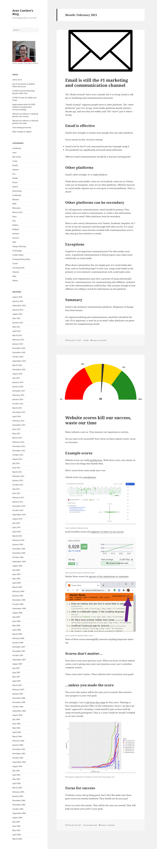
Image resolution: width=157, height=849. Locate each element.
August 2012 (17, 459)
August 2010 (17, 519)
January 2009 (17, 595)
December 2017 (18, 391)
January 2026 (17, 301)
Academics (16, 148)
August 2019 (17, 374)
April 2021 (16, 331)
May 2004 (16, 830)
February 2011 (18, 497)
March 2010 (17, 536)
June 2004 (16, 826)
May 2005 (16, 779)
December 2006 (18, 698)
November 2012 (18, 450)
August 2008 (17, 613)
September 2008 (19, 608)
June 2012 (16, 467)
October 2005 (17, 758)
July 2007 (16, 668)
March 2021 (17, 335)
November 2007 (18, 651)
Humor (15, 187)
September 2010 (19, 514)
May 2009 (16, 578)
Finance (15, 169)
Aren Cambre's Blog (22, 12)
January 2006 (17, 745)
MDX (14, 204)
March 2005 (17, 787)
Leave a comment (99, 340)
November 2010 (18, 506)
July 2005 (16, 770)
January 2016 (17, 399)
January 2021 (17, 344)
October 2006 (17, 706)
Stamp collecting (19, 246)
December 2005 (18, 749)
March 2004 (17, 839)
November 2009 (18, 553)
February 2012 (18, 476)
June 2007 (16, 672)
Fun (13, 174)
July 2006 (16, 719)
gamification (96, 460)
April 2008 (16, 630)
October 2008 (17, 604)
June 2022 (16, 318)
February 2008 (18, 638)
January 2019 (17, 382)
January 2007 (17, 694)
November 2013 (18, 425)
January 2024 (17, 310)
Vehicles (15, 272)
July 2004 (16, 822)
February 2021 (18, 339)
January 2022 (17, 322)
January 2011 (17, 502)
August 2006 (17, 715)
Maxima (15, 199)
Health (15, 178)
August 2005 (17, 766)
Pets (14, 221)
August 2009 (17, 566)
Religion (15, 229)
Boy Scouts (16, 157)
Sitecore (15, 238)
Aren (14, 152)
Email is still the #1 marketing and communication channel (96, 82)
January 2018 (17, 386)
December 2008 (18, 600)
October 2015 (17, 403)
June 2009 (16, 574)
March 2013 (17, 438)
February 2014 (18, 421)
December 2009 (18, 549)
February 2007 (18, 689)
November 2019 (18, 369)
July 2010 (16, 523)
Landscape (16, 195)
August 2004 (17, 817)
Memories (16, 208)
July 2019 (16, 378)
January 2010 (17, 544)
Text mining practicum (21, 127)
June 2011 (16, 493)
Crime (14, 161)
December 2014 (18, 412)
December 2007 (18, 647)
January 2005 (17, 796)
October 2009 (17, 557)
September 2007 (19, 659)
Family (15, 165)
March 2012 (17, 472)
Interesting (16, 191)
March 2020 (17, 365)
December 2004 (18, 800)
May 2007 (16, 677)
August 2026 (17, 297)
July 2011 (16, 489)
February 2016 (18, 395)
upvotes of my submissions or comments (108, 576)
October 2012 (17, 455)
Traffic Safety (17, 255)
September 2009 (19, 561)
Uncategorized (18, 268)
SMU (14, 242)
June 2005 (16, 775)
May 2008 (16, 625)
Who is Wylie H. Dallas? (22, 132)
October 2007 (17, 655)
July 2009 (16, 570)
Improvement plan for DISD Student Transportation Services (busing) (23, 107)
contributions (89, 477)
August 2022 (17, 314)
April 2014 (16, 416)
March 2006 (17, 736)
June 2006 (16, 723)
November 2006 (18, 702)
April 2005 (16, 783)
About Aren (17, 80)
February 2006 (18, 741)
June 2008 (16, 621)
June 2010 (16, 527)
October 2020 (17, 357)
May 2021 (16, 327)
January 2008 (17, 642)
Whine (15, 280)
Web (14, 276)
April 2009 (16, 583)
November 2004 (18, 805)
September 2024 (19, 305)
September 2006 (19, 711)
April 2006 (16, 732)
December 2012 (18, 446)
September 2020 (19, 361)
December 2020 (18, 348)
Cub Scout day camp (95, 702)
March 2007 (17, 685)
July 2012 (16, 463)
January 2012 (17, 480)
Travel (15, 263)
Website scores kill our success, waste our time (98, 420)
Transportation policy (21, 259)
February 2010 (18, 540)
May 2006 (16, 728)
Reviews (15, 233)
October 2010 (17, 510)
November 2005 (18, 753)
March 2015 (17, 408)
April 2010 (16, 531)
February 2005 (18, 792)
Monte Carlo (17, 212)
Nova (14, 216)
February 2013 (18, 442)
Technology (17, 251)
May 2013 (16, 433)
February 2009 (18, 591)
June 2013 (16, 429)
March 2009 (17, 587)
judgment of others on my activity (107, 531)
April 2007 (16, 681)
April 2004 (16, 834)
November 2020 (18, 352)
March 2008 (17, 634)
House (15, 182)
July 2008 (16, 617)
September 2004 (19, 813)
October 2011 (17, 485)
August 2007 (17, 664)
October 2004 (17, 809)
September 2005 (19, 762)
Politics (15, 225)
